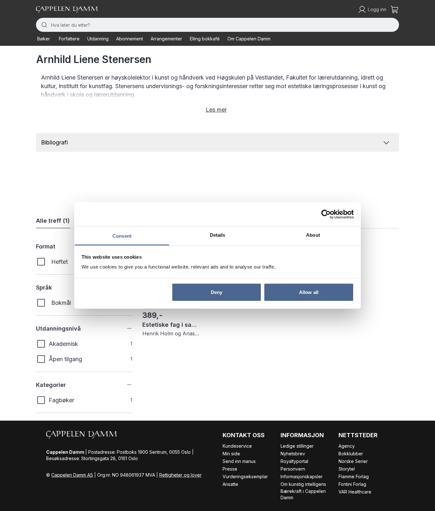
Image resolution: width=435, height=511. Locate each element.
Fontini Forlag (352, 484)
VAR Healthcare (355, 491)
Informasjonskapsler (302, 476)
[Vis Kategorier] (124, 384)
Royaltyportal (294, 461)
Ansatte (230, 484)
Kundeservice (237, 446)
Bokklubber (351, 453)
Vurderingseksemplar (245, 476)
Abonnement (129, 38)
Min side (231, 453)
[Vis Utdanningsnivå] (124, 328)
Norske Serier (353, 461)
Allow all (308, 292)
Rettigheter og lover (180, 475)
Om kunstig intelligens (303, 484)
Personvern (293, 469)
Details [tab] (217, 235)
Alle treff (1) (53, 220)
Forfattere (69, 38)
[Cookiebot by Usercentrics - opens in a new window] (326, 214)
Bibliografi (54, 142)
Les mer (216, 109)
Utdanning (98, 38)
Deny (216, 292)
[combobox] (217, 25)
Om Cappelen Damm (248, 38)
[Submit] (43, 25)
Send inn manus (239, 461)
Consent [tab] (122, 236)
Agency (347, 446)
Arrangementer (166, 38)
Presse (230, 469)
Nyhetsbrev (293, 453)
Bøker (43, 38)
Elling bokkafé (205, 38)
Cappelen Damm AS (72, 475)
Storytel (347, 469)
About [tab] (313, 235)
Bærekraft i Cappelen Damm (303, 494)
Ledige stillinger (297, 446)
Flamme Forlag (354, 476)
